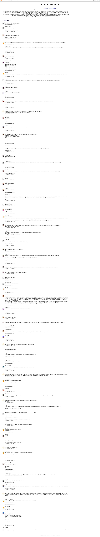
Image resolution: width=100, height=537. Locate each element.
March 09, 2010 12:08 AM (10, 31)
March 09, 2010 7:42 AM (9, 130)
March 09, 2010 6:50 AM (9, 123)
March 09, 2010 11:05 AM (10, 227)
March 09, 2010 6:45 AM (9, 113)
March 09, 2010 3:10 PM (9, 273)
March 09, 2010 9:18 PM (9, 318)
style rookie (50, 4)
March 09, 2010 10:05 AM (10, 200)
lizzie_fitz (6, 254)
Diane (6, 125)
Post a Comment (5, 527)
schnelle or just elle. (8, 499)
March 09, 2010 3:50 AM (9, 70)
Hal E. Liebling (7, 365)
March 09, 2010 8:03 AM (9, 143)
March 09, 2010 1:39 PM (9, 263)
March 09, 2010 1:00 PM (9, 245)
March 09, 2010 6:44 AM (9, 107)
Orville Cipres (7, 99)
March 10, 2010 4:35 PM (9, 391)
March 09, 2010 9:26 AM (9, 167)
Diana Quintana (7, 462)
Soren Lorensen (7, 26)
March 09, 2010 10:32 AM (10, 221)
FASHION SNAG (7, 208)
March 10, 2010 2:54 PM (9, 376)
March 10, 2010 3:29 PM (9, 386)
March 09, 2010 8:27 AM (9, 151)
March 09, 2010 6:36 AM (9, 102)
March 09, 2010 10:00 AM (10, 192)
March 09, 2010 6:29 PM (9, 292)
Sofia (5, 511)
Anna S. (6, 215)
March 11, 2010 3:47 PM (9, 443)
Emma (6, 294)
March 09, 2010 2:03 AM (9, 52)
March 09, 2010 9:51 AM (9, 174)
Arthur (6, 72)
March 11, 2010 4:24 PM (9, 448)
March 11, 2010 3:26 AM (9, 402)
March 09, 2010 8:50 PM (9, 313)
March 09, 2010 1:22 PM (9, 251)
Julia (5, 54)
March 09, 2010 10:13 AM (10, 205)
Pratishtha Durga (7, 329)
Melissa (6, 265)
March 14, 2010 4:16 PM (9, 460)
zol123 (6, 434)
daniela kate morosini (8, 484)
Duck (5, 479)
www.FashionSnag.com (8, 211)
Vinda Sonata (7, 307)
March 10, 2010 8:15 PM (9, 396)
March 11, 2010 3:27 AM (9, 410)
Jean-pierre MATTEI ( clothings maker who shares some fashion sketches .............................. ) (19, 412)
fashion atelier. (7, 312)
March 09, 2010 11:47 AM (10, 237)
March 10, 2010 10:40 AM (10, 345)
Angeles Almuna (7, 161)
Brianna (6, 239)
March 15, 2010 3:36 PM (9, 489)
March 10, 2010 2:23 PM (9, 370)
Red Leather (6, 506)
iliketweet (6, 451)
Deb (5, 182)
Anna (5, 41)
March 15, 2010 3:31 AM (9, 482)
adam (6, 287)
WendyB (6, 315)
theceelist (6, 335)
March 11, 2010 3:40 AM (9, 420)
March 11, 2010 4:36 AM (9, 425)
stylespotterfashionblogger (9, 223)
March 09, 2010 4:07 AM (9, 76)
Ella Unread (6, 393)
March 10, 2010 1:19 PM (9, 363)
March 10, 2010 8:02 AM (9, 340)
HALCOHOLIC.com (8, 369)
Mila (5, 86)
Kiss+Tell (6, 169)
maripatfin (6, 379)
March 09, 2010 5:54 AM (9, 83)
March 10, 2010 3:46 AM (9, 333)
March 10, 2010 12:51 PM (10, 358)
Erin (5, 91)
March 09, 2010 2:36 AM (9, 58)
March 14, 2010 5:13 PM (9, 477)
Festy (6, 116)
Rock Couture (7, 282)
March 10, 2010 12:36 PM (10, 350)
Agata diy (6, 428)
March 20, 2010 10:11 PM (10, 504)
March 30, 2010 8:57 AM (9, 525)
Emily (6, 78)
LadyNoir (6, 388)
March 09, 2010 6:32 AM (9, 97)
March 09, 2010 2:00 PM (9, 268)
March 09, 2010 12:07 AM (10, 24)
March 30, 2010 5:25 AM (9, 509)
